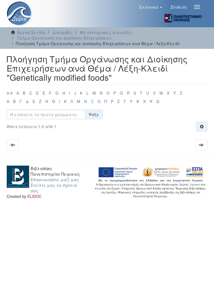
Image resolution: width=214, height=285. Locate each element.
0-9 (10, 93)
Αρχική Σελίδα (31, 32)
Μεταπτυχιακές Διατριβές (106, 32)
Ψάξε (94, 114)
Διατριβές (63, 32)
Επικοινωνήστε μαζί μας (55, 179)
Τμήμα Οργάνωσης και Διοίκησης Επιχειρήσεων (64, 38)
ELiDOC (34, 196)
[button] (150, 7)
